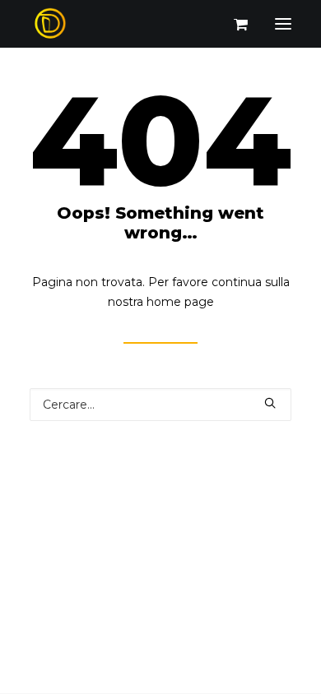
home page (180, 301)
